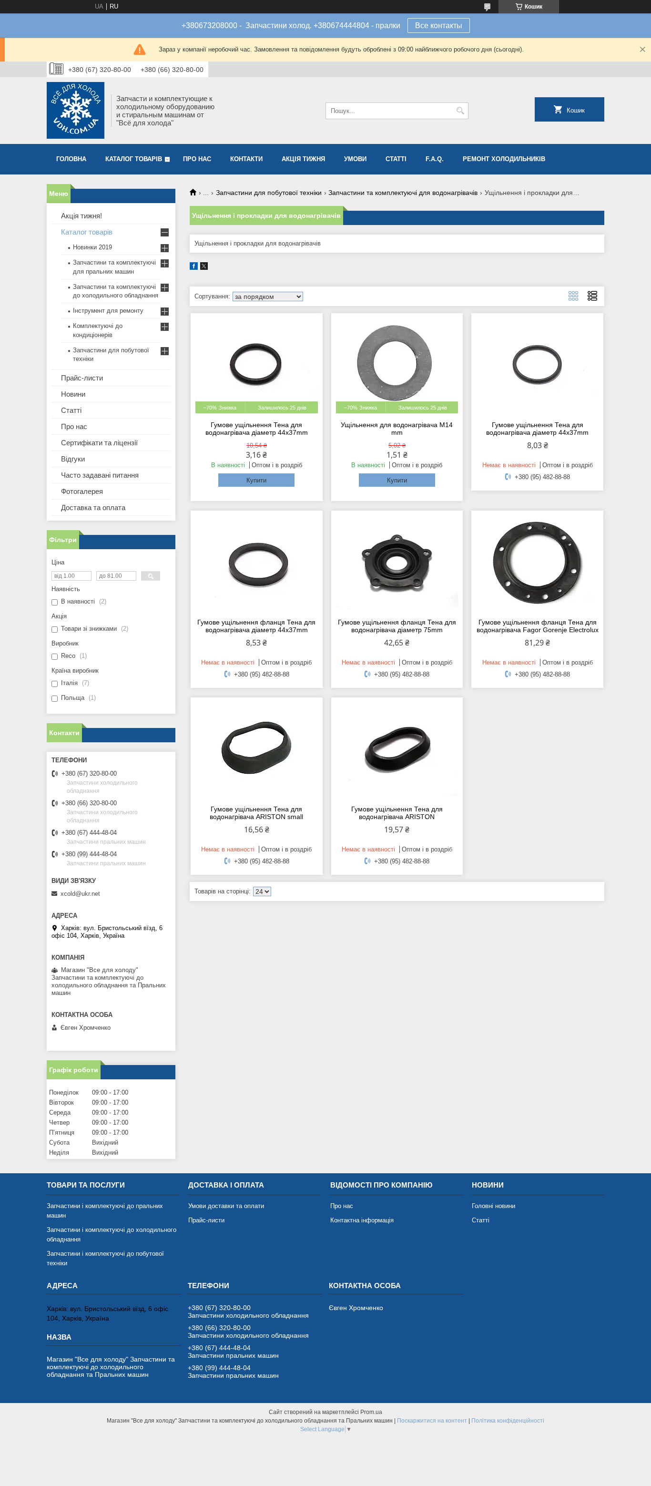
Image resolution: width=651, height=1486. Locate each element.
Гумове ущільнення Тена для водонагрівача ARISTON (397, 812)
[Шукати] (460, 110)
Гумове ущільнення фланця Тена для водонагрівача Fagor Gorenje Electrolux (538, 626)
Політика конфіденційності (507, 1420)
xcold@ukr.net (80, 893)
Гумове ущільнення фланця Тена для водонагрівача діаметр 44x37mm (256, 626)
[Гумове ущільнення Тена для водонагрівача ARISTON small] (256, 750)
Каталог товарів (133, 159)
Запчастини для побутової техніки (269, 192)
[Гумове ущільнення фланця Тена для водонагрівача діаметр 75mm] (397, 563)
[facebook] (194, 267)
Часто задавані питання (100, 475)
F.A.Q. (435, 159)
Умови (355, 159)
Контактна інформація (362, 1220)
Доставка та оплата (93, 507)
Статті (396, 159)
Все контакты (438, 25)
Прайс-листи (82, 378)
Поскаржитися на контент (432, 1420)
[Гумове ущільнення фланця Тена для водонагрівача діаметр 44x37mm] (256, 563)
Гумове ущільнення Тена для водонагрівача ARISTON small (256, 812)
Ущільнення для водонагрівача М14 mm (397, 428)
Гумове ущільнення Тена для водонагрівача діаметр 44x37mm (256, 428)
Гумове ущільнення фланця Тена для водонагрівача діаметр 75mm (397, 626)
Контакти (246, 159)
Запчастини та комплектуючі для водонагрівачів (403, 192)
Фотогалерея (82, 491)
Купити (256, 480)
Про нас (197, 159)
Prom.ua (371, 1412)
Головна (71, 159)
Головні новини (493, 1205)
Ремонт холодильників (504, 159)
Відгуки (73, 459)
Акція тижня (303, 159)
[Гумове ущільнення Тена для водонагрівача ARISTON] (397, 750)
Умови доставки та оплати (226, 1205)
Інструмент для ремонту (108, 310)
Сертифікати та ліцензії (99, 443)
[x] (204, 267)
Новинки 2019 (92, 247)
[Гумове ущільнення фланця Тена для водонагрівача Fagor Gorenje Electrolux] (537, 563)
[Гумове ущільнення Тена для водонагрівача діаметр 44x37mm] (537, 365)
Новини (73, 394)
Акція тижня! (81, 216)
